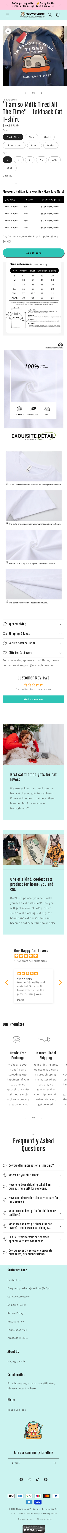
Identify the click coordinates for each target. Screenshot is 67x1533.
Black (34, 145)
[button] (7, 15)
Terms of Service (17, 1329)
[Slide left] (25, 93)
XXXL (10, 168)
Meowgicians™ (16, 1361)
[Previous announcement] (7, 5)
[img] (35, 955)
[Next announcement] (60, 5)
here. (33, 1388)
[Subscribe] (55, 1462)
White (51, 145)
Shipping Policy (16, 1304)
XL (41, 159)
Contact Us (14, 1280)
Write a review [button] (33, 699)
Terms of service (26, 1519)
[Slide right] (42, 93)
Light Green (14, 145)
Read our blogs (16, 1409)
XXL (54, 159)
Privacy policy (50, 1513)
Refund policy (33, 1513)
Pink (31, 137)
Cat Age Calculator (18, 1296)
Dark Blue (13, 137)
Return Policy (15, 1313)
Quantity (7, 175)
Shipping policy (45, 1519)
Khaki (47, 137)
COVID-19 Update (17, 1338)
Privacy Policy (15, 1321)
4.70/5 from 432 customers (30, 960)
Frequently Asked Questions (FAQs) (28, 1288)
